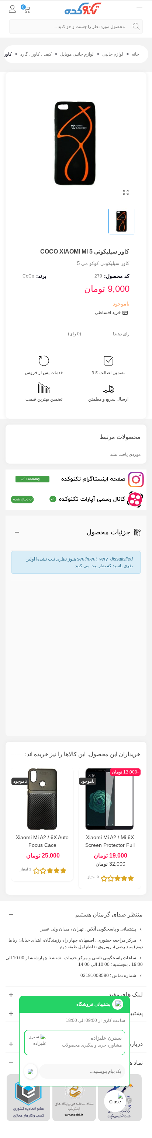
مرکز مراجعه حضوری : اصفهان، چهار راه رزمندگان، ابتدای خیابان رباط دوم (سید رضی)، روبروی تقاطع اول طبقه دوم (75, 943)
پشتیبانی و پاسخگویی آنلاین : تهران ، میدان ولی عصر (88, 929)
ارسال (120, 706)
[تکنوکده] (83, 9)
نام (136, 583)
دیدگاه (134, 646)
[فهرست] (139, 8)
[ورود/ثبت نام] (13, 8)
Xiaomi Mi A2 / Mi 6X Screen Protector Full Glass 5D (110, 845)
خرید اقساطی (108, 312)
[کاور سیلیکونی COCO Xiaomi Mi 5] (125, 192)
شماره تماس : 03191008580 (108, 975)
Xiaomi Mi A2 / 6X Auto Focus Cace (42, 841)
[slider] (97, 332)
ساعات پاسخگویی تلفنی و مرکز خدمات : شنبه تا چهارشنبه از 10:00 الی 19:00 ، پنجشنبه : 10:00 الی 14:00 (74, 961)
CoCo (28, 276)
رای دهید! (121, 333)
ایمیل (136, 611)
